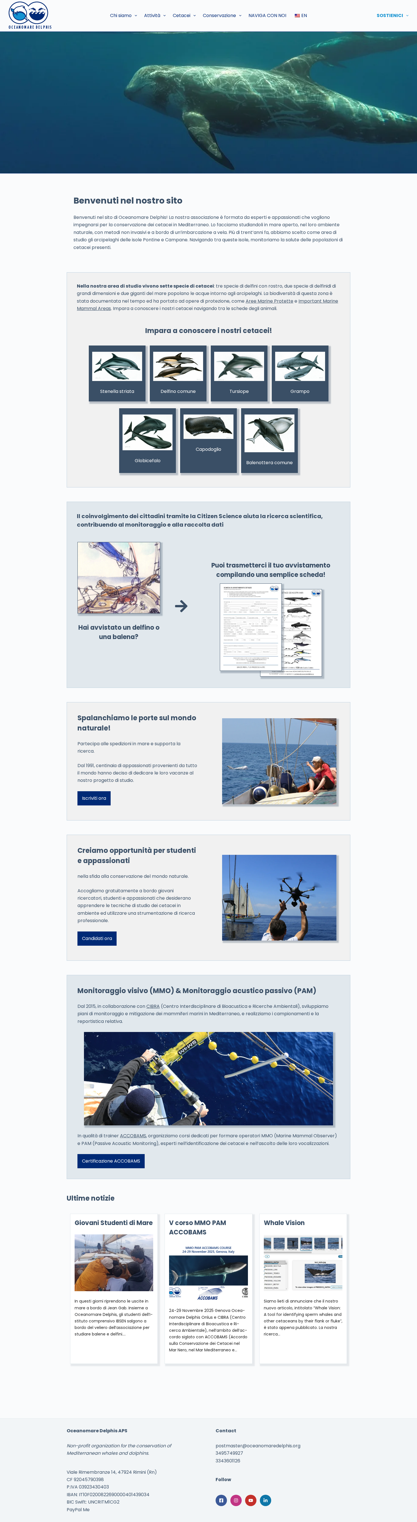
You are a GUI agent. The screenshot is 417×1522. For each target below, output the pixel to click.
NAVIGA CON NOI (267, 15)
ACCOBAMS (133, 1135)
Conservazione (219, 15)
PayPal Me (78, 1509)
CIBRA (153, 1006)
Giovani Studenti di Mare (114, 1223)
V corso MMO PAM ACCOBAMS (197, 1228)
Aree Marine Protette (269, 301)
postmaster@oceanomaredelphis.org (258, 1446)
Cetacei (181, 15)
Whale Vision (284, 1223)
